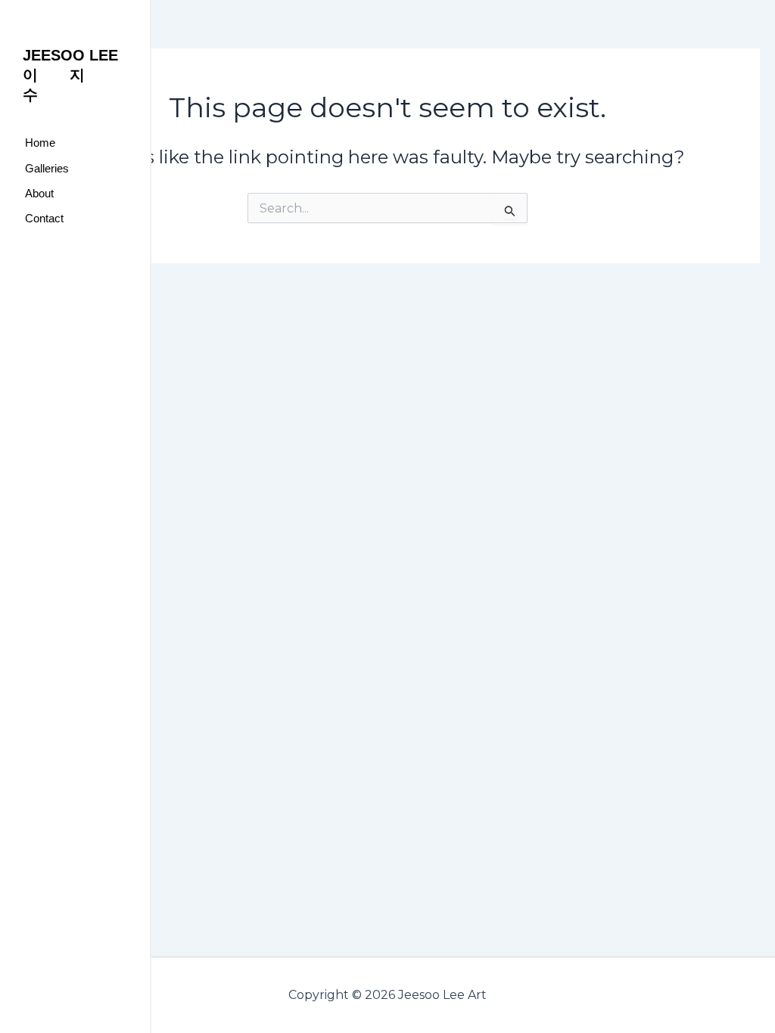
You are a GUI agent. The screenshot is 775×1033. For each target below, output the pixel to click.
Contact (44, 218)
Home (40, 142)
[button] (75, 168)
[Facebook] (34, 280)
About (39, 193)
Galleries (47, 168)
